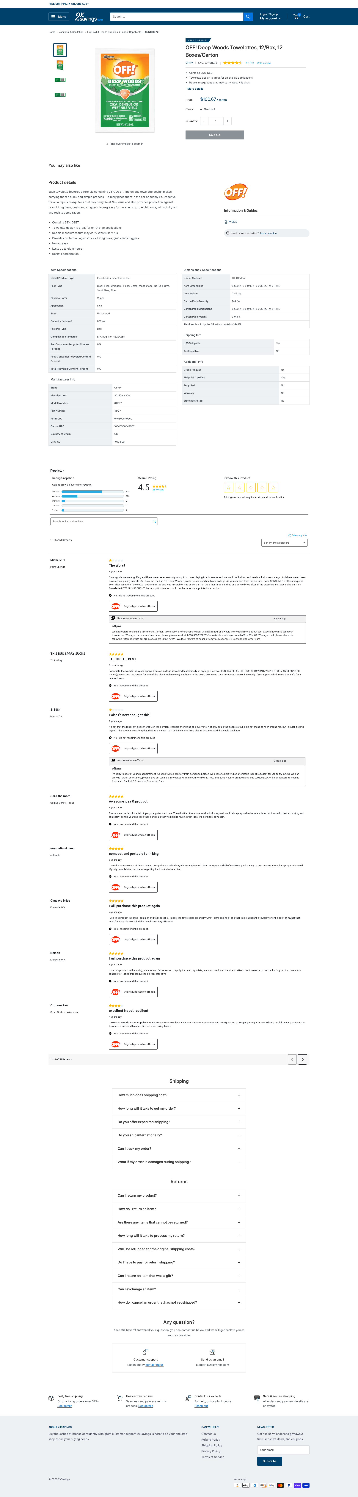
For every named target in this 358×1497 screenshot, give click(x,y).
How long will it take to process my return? (151, 1236)
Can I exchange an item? (137, 1289)
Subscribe (270, 1461)
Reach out (201, 1406)
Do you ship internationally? (140, 1135)
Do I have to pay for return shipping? (146, 1262)
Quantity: (192, 121)
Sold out (214, 135)
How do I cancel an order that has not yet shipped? (157, 1302)
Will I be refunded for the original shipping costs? (157, 1249)
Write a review (264, 63)
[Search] (248, 17)
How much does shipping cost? (142, 1095)
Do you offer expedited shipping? (144, 1122)
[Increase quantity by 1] (227, 121)
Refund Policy (210, 1439)
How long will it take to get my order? (147, 1108)
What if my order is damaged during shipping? (154, 1162)
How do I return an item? (137, 1209)
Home (51, 31)
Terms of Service (212, 1457)
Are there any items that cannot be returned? (153, 1222)
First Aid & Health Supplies (102, 31)
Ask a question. (268, 233)
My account (269, 18)
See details (64, 1406)
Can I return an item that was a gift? (145, 1276)
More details (195, 88)
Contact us (208, 1434)
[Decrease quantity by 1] (204, 121)
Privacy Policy (210, 1451)
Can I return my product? (137, 1195)
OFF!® (189, 62)
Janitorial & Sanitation (71, 31)
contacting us (154, 1365)
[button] (296, 16)
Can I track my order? (134, 1149)
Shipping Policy (211, 1445)
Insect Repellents (131, 31)
